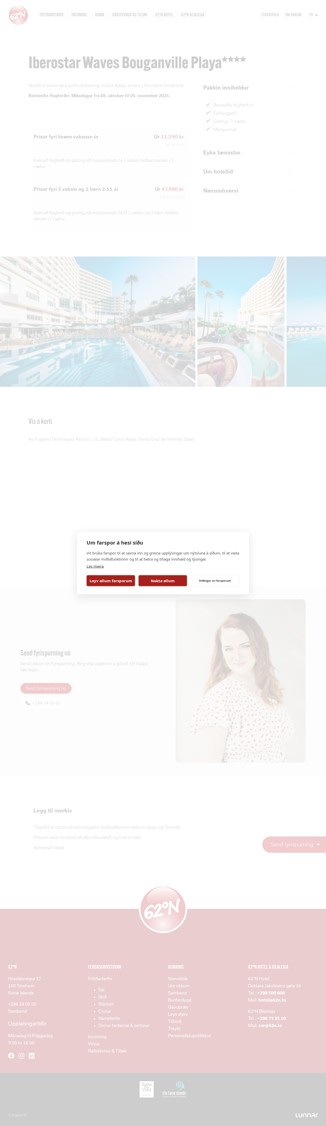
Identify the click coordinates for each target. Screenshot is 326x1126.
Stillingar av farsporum (215, 580)
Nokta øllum (163, 580)
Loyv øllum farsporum (111, 580)
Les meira (95, 565)
